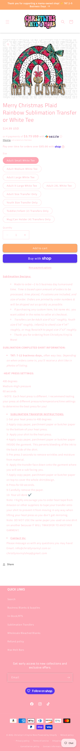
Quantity (7, 227)
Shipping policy (60, 740)
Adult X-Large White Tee (22, 185)
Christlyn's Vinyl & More (25, 735)
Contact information (53, 746)
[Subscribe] (68, 677)
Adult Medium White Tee (22, 169)
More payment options (40, 267)
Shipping (7, 140)
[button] (7, 22)
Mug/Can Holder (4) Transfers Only (29, 219)
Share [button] (10, 564)
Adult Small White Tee (21, 160)
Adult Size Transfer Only (22, 194)
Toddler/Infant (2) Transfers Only (28, 211)
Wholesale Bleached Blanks (24, 633)
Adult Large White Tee (21, 177)
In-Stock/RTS (15, 616)
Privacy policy (23, 740)
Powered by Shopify (47, 735)
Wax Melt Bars (15, 649)
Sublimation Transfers (20, 624)
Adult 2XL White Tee (59, 185)
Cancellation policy (29, 746)
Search (11, 599)
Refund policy (15, 641)
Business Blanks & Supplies (23, 607)
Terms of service (41, 740)
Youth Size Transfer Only (22, 202)
